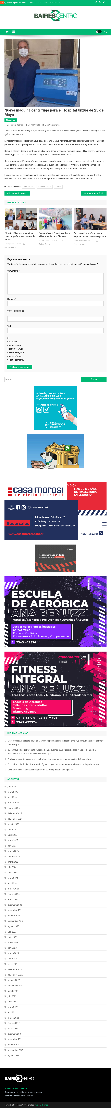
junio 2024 (12, 872)
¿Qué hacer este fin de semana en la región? (95, 193)
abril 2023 (12, 948)
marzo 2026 (13, 803)
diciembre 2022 (15, 969)
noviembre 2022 (15, 975)
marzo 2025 (13, 851)
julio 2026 (12, 786)
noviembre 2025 (15, 819)
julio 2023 (12, 932)
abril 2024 (12, 883)
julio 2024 (12, 867)
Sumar (58, 187)
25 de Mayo (29, 187)
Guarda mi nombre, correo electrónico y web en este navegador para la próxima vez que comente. (15, 350)
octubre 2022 (14, 980)
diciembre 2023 (15, 905)
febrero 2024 (14, 894)
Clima (31, 3)
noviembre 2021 (15, 1039)
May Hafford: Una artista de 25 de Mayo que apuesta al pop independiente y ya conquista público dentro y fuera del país (55, 743)
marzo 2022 (13, 1018)
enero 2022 (13, 1028)
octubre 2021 (14, 1044)
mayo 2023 (13, 942)
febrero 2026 (14, 808)
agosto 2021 (13, 1055)
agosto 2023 (13, 926)
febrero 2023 (14, 958)
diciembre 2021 (15, 1034)
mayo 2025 (13, 840)
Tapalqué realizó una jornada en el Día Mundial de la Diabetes (54, 234)
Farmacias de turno (52, 3)
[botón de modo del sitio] (99, 31)
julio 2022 (12, 996)
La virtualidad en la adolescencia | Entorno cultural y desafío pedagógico (40, 770)
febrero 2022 (14, 1023)
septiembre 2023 (15, 921)
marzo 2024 (13, 889)
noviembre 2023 (15, 910)
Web (9, 326)
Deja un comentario (53, 125)
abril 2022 (12, 1012)
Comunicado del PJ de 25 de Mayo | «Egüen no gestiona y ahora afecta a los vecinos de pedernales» (53, 764)
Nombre (11, 299)
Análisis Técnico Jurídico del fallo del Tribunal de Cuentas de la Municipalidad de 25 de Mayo (49, 759)
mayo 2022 (13, 1007)
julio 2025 (12, 829)
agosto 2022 (13, 991)
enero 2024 (13, 899)
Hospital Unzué (44, 187)
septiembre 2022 (15, 985)
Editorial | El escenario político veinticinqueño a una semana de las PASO (19, 236)
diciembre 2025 (15, 813)
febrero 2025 (14, 856)
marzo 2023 (13, 953)
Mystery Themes (41, 1105)
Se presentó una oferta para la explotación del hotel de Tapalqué (90, 235)
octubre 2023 (14, 915)
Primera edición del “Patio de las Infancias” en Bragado (19, 193)
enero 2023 (13, 964)
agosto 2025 (13, 824)
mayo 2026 (13, 792)
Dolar (39, 3)
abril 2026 (12, 797)
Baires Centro (34, 125)
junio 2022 (12, 1002)
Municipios (10, 120)
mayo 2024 (13, 878)
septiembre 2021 (15, 1050)
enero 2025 (13, 862)
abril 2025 (12, 846)
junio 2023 (12, 937)
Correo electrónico (15, 313)
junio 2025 (12, 835)
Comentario (13, 271)
